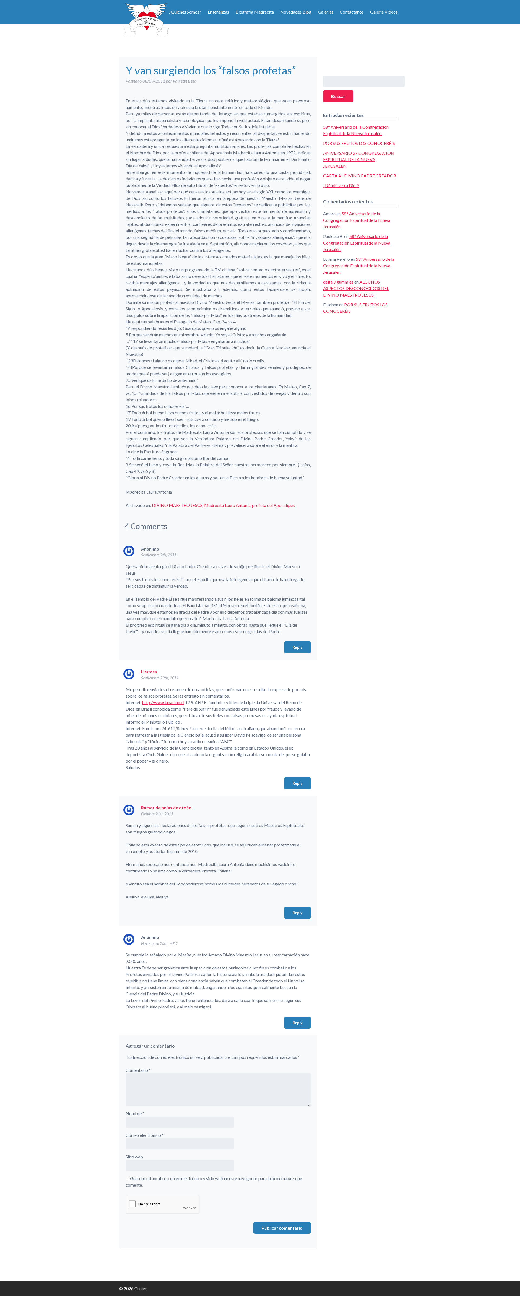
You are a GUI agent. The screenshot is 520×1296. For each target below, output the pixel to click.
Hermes (149, 671)
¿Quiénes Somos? (185, 11)
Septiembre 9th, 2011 (158, 555)
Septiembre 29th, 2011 (159, 678)
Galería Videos (384, 11)
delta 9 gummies (338, 281)
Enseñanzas (218, 11)
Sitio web (134, 1156)
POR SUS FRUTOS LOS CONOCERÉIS (359, 143)
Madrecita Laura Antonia (227, 505)
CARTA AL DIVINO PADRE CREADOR (359, 175)
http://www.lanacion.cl (163, 702)
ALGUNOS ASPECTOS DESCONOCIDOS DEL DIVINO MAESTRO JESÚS (356, 288)
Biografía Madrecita (255, 11)
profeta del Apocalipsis (273, 505)
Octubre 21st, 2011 (157, 814)
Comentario (138, 1070)
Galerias (325, 11)
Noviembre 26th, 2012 (159, 943)
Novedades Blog (295, 11)
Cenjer (146, 19)
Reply (297, 647)
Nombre (135, 1113)
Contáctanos (352, 11)
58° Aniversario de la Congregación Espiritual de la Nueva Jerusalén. (356, 220)
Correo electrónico (145, 1135)
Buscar (338, 96)
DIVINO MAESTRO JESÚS (177, 505)
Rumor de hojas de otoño (166, 807)
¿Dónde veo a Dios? (341, 185)
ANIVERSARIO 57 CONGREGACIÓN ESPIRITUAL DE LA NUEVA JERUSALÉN (358, 159)
